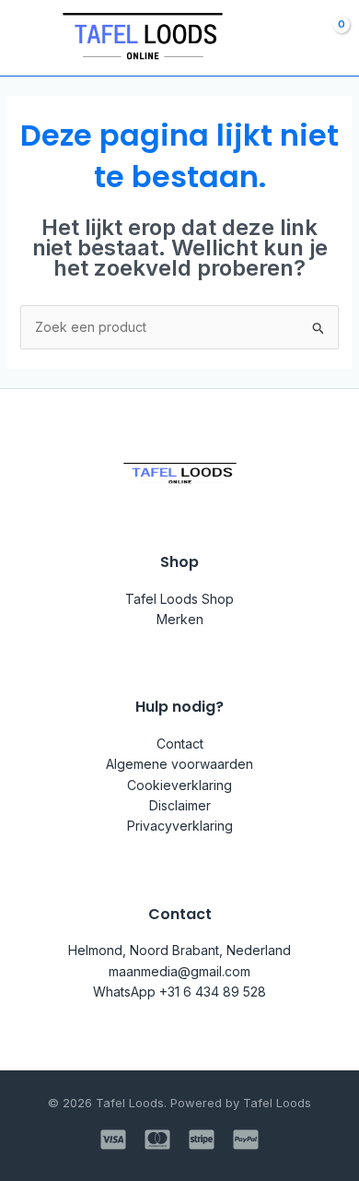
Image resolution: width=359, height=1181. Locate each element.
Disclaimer (180, 805)
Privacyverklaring (180, 825)
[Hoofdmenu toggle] (25, 37)
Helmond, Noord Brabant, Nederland (179, 950)
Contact (179, 743)
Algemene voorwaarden (179, 764)
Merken (179, 619)
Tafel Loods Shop (179, 599)
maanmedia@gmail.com (179, 971)
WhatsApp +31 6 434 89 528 (179, 991)
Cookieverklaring (179, 785)
